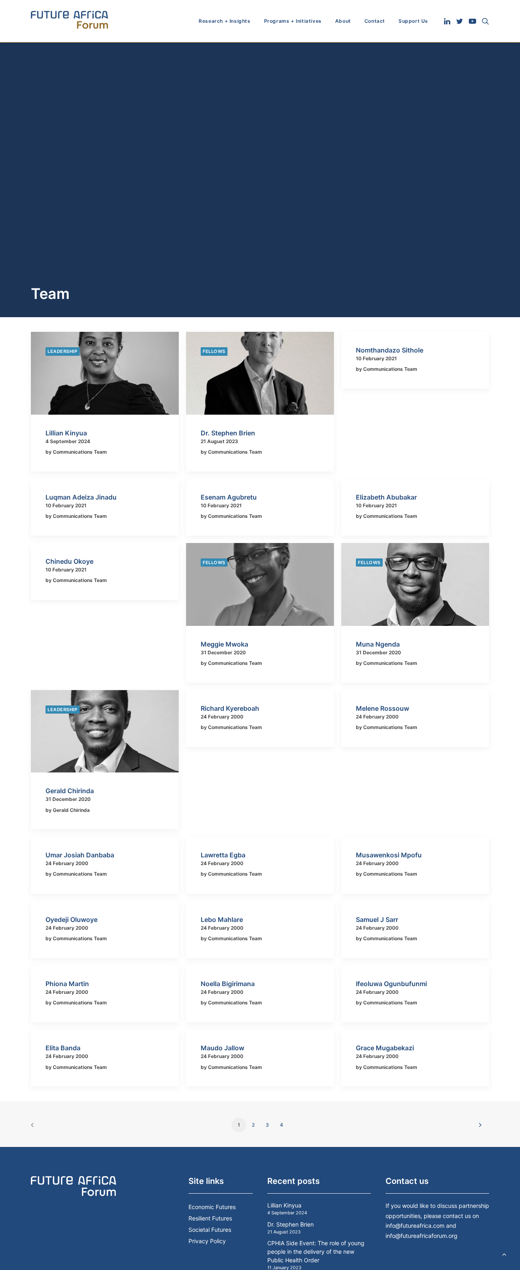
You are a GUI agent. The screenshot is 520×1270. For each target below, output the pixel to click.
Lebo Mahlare (222, 919)
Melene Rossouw (382, 708)
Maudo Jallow (222, 1048)
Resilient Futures (210, 1218)
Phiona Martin (67, 984)
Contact (374, 21)
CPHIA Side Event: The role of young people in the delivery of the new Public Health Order (315, 1252)
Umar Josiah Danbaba (80, 855)
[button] (448, 21)
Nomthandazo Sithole (389, 350)
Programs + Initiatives (293, 21)
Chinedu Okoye (69, 561)
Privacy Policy (207, 1241)
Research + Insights (224, 21)
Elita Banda (63, 1048)
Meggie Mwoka (224, 644)
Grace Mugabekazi (385, 1048)
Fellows (214, 351)
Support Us (413, 21)
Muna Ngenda (378, 644)
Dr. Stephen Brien (228, 433)
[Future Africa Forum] (69, 21)
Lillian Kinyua (66, 433)
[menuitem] (224, 21)
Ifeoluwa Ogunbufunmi (391, 984)
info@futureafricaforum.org (421, 1235)
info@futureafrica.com (415, 1225)
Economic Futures (212, 1206)
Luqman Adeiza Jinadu (81, 497)
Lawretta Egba (223, 855)
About (343, 21)
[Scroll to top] (504, 1253)
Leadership (63, 351)
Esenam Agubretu (229, 497)
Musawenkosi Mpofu (389, 855)
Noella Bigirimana (228, 984)
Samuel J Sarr (377, 919)
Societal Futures (209, 1229)
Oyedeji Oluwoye (72, 919)
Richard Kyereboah (230, 708)
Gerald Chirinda (70, 791)
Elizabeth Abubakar (386, 497)
